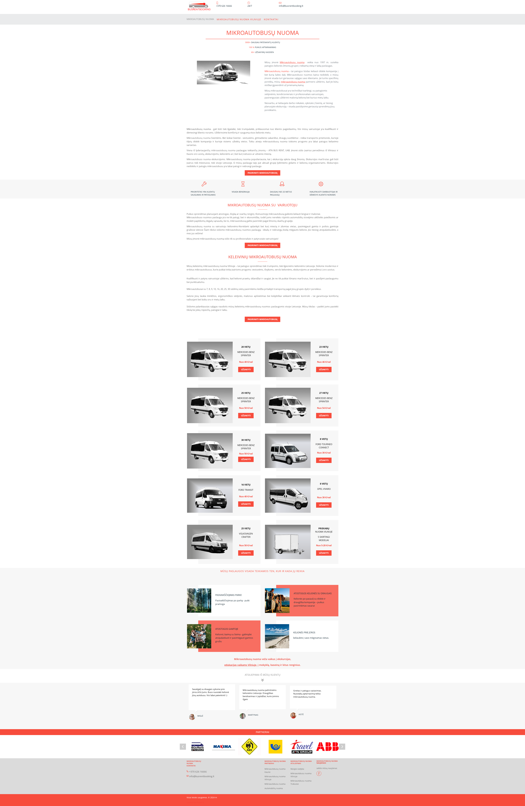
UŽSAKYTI (246, 369)
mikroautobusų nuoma (293, 81)
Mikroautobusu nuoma (275, 784)
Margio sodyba (297, 769)
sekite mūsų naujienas (327, 768)
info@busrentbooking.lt (201, 776)
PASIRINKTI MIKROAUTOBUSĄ (262, 172)
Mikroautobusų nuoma (200, 19)
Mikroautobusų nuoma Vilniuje (239, 19)
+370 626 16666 (198, 771)
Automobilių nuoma (274, 788)
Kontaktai (271, 19)
